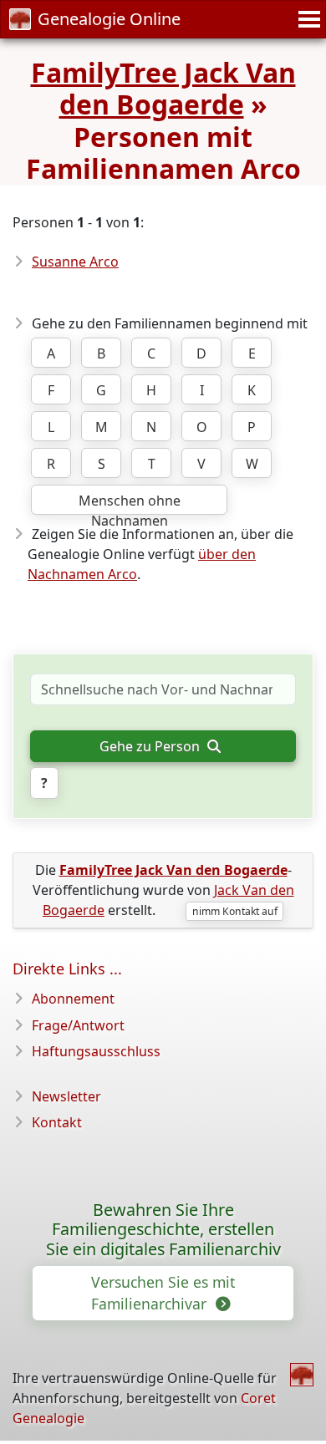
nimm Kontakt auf (235, 911)
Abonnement (73, 998)
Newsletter (66, 1096)
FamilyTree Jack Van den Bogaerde (163, 88)
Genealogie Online (109, 19)
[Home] (301, 1374)
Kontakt (57, 1122)
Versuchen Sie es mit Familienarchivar (163, 1293)
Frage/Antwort (78, 1025)
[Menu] (306, 19)
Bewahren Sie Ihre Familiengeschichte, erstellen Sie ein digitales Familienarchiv (163, 1229)
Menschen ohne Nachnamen (130, 503)
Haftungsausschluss (96, 1051)
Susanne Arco (75, 261)
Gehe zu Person (151, 746)
